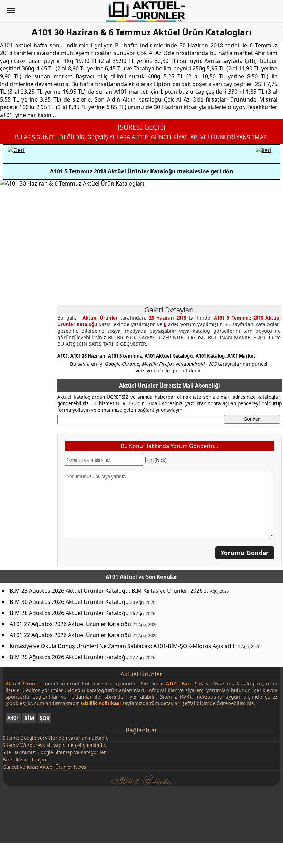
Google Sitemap (55, 752)
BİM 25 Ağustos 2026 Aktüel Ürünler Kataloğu (69, 657)
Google (28, 737)
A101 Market (241, 356)
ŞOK (45, 718)
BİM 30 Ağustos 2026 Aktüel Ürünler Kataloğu (69, 602)
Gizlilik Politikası (101, 703)
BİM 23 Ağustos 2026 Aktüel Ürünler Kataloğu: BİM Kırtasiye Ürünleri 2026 (106, 591)
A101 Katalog (210, 356)
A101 (62, 356)
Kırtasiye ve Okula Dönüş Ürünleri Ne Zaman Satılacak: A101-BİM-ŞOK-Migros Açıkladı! (122, 646)
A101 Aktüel (121, 576)
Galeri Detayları (169, 309)
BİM (29, 718)
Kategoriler (93, 752)
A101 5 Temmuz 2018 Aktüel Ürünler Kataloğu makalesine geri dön (141, 171)
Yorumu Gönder (245, 553)
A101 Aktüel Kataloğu (169, 356)
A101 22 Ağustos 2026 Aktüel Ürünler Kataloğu (70, 635)
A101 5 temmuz (125, 356)
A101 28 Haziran (87, 356)
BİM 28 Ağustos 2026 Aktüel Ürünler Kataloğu (69, 613)
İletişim (39, 759)
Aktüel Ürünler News (63, 766)
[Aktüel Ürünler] (145, 11)
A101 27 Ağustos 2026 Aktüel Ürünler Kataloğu (70, 624)
